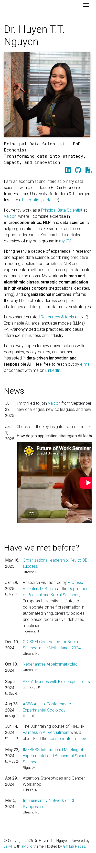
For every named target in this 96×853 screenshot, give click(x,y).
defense (50, 199)
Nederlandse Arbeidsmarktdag (50, 664)
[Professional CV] (89, 170)
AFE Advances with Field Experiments (56, 681)
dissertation (30, 199)
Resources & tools (57, 317)
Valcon (10, 216)
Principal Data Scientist (61, 210)
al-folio (27, 846)
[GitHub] (78, 170)
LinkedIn (52, 370)
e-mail (85, 364)
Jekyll (8, 846)
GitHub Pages (74, 846)
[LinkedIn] (68, 170)
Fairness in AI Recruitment (46, 732)
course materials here (68, 738)
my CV (64, 241)
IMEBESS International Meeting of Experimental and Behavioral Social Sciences (54, 755)
